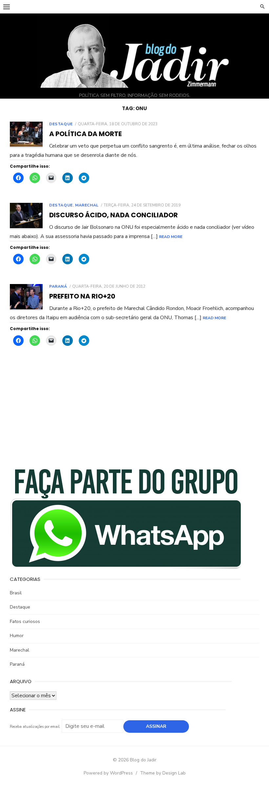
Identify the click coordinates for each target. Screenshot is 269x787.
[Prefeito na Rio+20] (26, 297)
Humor (17, 635)
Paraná (58, 286)
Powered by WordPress (108, 773)
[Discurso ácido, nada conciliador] (26, 216)
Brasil (16, 593)
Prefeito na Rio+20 (82, 296)
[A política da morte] (26, 135)
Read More (170, 236)
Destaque (61, 124)
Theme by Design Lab (163, 773)
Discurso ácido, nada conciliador (113, 215)
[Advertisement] (134, 412)
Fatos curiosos (25, 621)
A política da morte (85, 133)
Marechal (87, 205)
